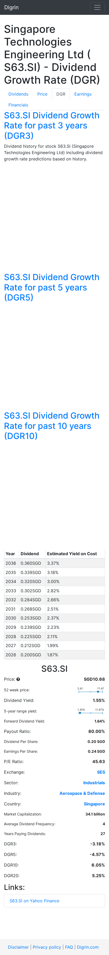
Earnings (83, 94)
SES (101, 772)
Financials (18, 104)
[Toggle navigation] (97, 7)
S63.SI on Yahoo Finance (34, 900)
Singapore (94, 803)
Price (42, 94)
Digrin (11, 7)
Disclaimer (18, 947)
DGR (60, 94)
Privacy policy (47, 947)
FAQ (69, 947)
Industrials (94, 782)
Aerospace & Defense (82, 793)
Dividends (18, 94)
